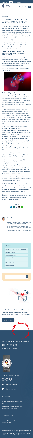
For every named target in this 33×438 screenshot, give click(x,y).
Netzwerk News (10, 252)
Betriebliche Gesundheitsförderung (15, 249)
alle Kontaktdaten (11, 389)
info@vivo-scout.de (11, 384)
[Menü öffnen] (29, 7)
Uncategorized (9, 265)
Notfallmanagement (11, 255)
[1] (12, 39)
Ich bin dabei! (8, 320)
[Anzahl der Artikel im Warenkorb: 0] (25, 7)
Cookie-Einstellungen (6, 422)
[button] (11, 207)
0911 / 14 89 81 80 (9, 345)
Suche (19, 7)
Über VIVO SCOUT (10, 262)
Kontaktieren (6, 176)
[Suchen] (27, 276)
